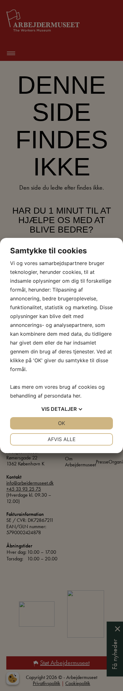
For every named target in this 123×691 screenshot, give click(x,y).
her (76, 396)
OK (61, 423)
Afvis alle (62, 439)
